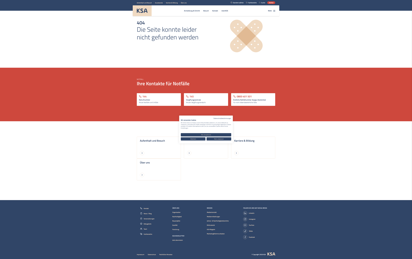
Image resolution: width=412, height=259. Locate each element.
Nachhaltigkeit (177, 217)
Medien (209, 208)
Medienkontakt (212, 212)
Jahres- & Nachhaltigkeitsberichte (218, 221)
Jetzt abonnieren (177, 240)
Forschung (175, 229)
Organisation (176, 212)
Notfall (271, 2)
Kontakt (215, 10)
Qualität (174, 225)
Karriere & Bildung (172, 3)
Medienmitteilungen (213, 217)
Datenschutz (152, 254)
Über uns (184, 3)
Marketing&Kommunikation (216, 234)
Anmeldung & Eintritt (192, 10)
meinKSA (224, 10)
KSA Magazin (211, 229)
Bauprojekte (176, 221)
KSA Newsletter (178, 236)
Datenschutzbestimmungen (222, 118)
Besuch (206, 10)
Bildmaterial (211, 225)
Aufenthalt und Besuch (144, 3)
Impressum (140, 254)
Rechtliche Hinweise (165, 254)
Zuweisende (159, 3)
